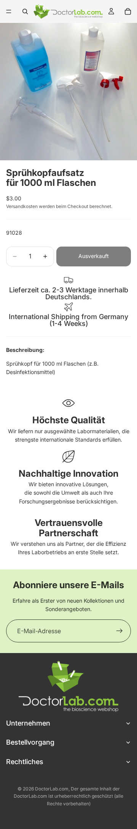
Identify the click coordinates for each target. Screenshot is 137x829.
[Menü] (9, 11)
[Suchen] (25, 11)
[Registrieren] (119, 631)
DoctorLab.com (51, 789)
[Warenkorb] (127, 11)
